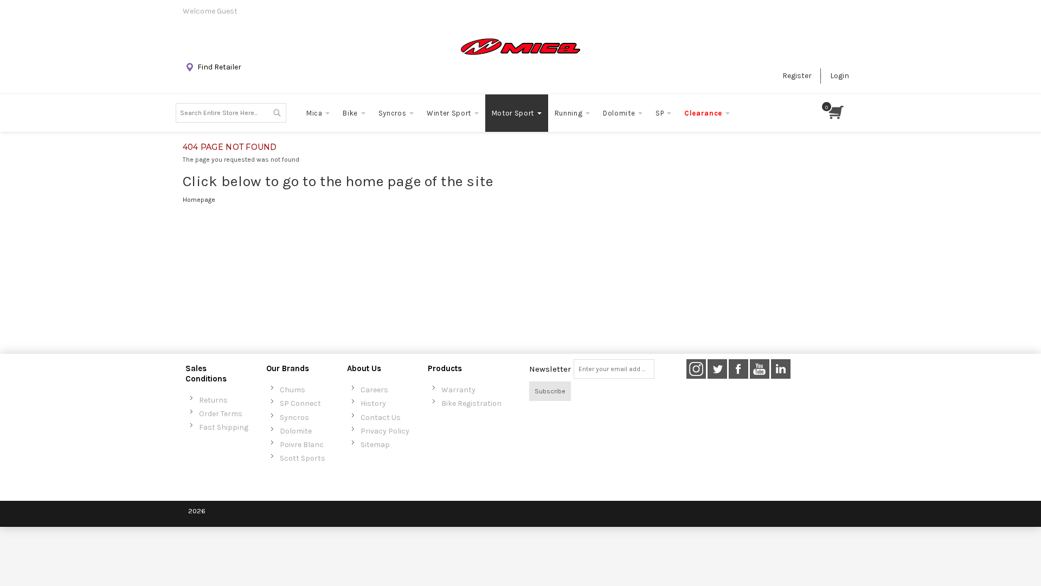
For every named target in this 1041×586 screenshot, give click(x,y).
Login (839, 75)
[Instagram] (696, 369)
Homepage (199, 199)
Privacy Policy (385, 431)
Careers (374, 389)
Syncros (294, 417)
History (373, 403)
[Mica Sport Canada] (520, 47)
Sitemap (375, 444)
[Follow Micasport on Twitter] (718, 369)
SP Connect (300, 403)
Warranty (458, 389)
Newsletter (550, 369)
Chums (292, 389)
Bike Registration (471, 403)
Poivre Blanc (302, 444)
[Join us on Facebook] (739, 369)
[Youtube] (760, 369)
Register (797, 75)
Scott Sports (302, 458)
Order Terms (220, 413)
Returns (213, 400)
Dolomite (296, 431)
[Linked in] (781, 369)
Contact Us (381, 417)
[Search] (276, 113)
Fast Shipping (223, 427)
